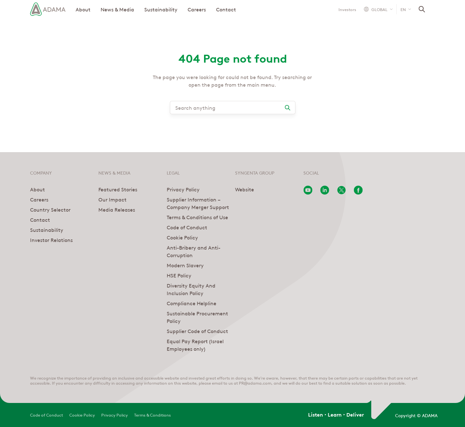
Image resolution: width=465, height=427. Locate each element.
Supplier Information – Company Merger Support (198, 203)
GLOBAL (379, 9)
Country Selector (50, 209)
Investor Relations (51, 239)
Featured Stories (117, 189)
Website (244, 189)
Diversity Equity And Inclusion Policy (191, 289)
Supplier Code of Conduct (197, 330)
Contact (226, 9)
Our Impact (112, 199)
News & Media (117, 9)
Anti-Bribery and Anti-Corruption (193, 251)
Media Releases (116, 209)
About (83, 9)
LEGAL (173, 172)
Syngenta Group (254, 172)
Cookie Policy (182, 237)
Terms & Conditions (152, 415)
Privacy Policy (183, 189)
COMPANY (41, 172)
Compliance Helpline (191, 303)
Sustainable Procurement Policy (197, 317)
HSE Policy (179, 275)
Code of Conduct (187, 227)
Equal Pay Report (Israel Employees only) (195, 344)
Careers (197, 9)
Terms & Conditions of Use (197, 217)
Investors (347, 9)
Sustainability (160, 9)
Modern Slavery (185, 265)
